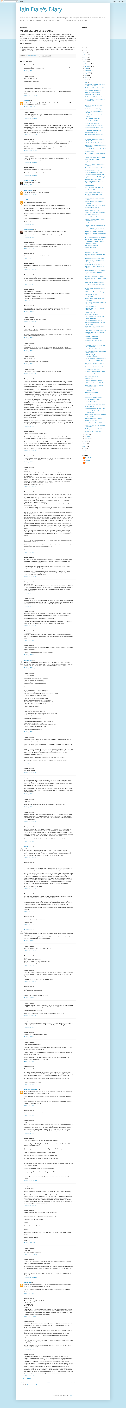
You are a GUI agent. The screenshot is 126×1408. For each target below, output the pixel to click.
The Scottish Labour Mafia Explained (94, 109)
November (88, 66)
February (87, 436)
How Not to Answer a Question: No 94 (95, 157)
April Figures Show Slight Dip (92, 94)
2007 (85, 62)
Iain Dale (26, 100)
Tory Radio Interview (90, 162)
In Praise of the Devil (90, 247)
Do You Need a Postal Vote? (92, 369)
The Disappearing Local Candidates (94, 429)
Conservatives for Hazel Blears (93, 374)
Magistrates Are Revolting (91, 392)
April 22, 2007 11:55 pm (30, 1243)
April (86, 82)
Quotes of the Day (89, 406)
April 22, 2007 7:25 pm (30, 911)
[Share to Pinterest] (50, 56)
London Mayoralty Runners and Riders (95, 270)
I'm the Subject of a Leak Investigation (95, 212)
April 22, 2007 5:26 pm (30, 486)
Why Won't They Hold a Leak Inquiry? (95, 177)
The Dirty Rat (28, 660)
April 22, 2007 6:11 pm (30, 668)
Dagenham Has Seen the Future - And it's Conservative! (95, 346)
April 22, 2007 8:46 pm (30, 1027)
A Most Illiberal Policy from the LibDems (95, 330)
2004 (85, 446)
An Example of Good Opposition (93, 397)
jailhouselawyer (28, 229)
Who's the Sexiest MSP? (91, 121)
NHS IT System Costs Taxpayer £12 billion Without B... (94, 317)
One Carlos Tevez (89, 151)
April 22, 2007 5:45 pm (30, 593)
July (86, 75)
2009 (85, 57)
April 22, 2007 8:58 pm (30, 1061)
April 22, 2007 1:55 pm (30, 248)
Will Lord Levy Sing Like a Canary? (94, 231)
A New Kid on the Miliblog (91, 338)
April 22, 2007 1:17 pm (30, 224)
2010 (85, 55)
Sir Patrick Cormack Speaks (92, 159)
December (88, 64)
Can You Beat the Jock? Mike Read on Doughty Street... (95, 411)
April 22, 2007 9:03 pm (30, 1084)
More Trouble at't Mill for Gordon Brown (95, 367)
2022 (85, 50)
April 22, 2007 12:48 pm (30, 162)
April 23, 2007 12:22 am (30, 1277)
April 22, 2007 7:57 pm (30, 965)
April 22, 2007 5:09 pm (30, 450)
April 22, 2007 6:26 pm (30, 763)
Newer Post (23, 1382)
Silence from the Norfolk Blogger (93, 264)
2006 (85, 441)
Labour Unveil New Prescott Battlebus (95, 423)
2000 (85, 450)
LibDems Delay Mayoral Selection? (94, 418)
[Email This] (43, 56)
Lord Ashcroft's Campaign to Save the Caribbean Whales (95, 84)
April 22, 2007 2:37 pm (30, 269)
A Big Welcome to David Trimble (93, 320)
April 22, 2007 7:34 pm (30, 924)
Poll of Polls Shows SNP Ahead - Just (95, 408)
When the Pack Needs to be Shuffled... (95, 276)
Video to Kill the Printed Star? (92, 170)
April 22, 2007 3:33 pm (30, 338)
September (88, 70)
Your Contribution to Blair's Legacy (94, 127)
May (86, 80)
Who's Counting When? (91, 190)
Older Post (72, 1382)
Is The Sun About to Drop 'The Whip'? (94, 143)
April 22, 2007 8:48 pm (30, 1037)
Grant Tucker (88, 458)
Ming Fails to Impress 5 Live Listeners (95, 168)
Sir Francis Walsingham (30, 1089)
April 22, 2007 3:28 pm (30, 312)
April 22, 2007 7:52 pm (30, 950)
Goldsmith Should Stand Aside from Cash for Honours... (94, 242)
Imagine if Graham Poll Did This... (93, 340)
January (87, 438)
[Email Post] (39, 55)
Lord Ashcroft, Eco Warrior (92, 207)
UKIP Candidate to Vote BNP (92, 118)
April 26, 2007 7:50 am (30, 1375)
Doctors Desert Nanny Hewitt (92, 399)
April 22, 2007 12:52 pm (30, 175)
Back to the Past (89, 296)
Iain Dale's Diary (41, 9)
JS (86, 463)
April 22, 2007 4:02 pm (30, 351)
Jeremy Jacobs (28, 180)
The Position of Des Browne (92, 376)
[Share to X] (46, 56)
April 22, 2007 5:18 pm (30, 462)
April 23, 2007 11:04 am (30, 1316)
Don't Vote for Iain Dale (91, 402)
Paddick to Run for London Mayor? (94, 125)
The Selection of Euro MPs (92, 210)
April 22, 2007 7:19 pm (30, 888)
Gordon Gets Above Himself (92, 349)
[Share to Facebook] (48, 56)
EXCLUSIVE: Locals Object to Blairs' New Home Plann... (94, 220)
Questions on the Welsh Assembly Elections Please (94, 182)
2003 (85, 448)
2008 (85, 59)
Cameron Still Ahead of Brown (93, 130)
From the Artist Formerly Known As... (94, 239)
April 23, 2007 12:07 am (30, 1254)
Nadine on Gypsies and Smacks (93, 380)
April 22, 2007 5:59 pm (30, 655)
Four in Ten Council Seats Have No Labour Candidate (94, 386)
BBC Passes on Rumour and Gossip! (94, 292)
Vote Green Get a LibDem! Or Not (93, 192)
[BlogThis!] (44, 56)
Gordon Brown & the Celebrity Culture (95, 361)
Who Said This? (89, 395)
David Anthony (28, 190)
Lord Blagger (27, 200)
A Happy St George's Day (91, 217)
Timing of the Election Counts (92, 92)
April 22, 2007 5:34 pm (30, 576)
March (86, 434)
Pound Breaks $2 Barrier (91, 314)
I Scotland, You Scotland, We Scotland (95, 371)
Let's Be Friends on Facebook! (93, 431)
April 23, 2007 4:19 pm (30, 1349)
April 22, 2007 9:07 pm (30, 1105)
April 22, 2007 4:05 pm (30, 364)
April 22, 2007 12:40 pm (30, 134)
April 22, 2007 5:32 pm (30, 552)
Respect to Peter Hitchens (92, 123)
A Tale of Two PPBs (90, 312)
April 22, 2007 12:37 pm (30, 107)
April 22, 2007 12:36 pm (30, 95)
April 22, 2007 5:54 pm (30, 625)
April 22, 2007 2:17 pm (30, 258)
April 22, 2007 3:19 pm (30, 300)
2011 (85, 52)
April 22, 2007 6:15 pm (30, 732)
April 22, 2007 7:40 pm (30, 941)
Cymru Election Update (91, 343)
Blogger (70, 1395)
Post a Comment (26, 1378)
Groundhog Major (89, 185)
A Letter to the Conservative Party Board (95, 250)
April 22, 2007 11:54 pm (30, 1205)
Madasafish (27, 1282)
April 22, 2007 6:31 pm (30, 807)
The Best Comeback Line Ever (93, 103)
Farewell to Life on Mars (91, 420)
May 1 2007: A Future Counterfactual (94, 258)
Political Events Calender (91, 336)
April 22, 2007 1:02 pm (30, 185)
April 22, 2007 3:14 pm (30, 284)
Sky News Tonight (89, 378)
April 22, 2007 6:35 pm (30, 857)
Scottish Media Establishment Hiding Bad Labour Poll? (94, 327)
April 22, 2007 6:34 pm (30, 841)
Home (48, 1382)
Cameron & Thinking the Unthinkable (94, 229)
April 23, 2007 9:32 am (30, 1293)
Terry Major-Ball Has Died (91, 245)
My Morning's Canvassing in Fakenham (95, 237)
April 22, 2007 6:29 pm (30, 772)
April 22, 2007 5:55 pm (30, 640)
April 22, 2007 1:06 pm (30, 194)
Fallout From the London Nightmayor (94, 282)
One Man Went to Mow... (91, 132)
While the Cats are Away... (91, 252)
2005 (85, 444)
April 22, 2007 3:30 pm (30, 321)
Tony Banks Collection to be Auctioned (95, 205)
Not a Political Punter (90, 306)
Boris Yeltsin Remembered (92, 214)
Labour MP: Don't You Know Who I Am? (95, 149)
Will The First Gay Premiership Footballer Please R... (93, 355)
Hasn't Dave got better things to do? (94, 174)
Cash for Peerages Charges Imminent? (95, 358)
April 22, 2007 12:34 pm (30, 71)
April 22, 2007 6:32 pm (30, 821)
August (87, 73)
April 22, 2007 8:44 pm (30, 1015)
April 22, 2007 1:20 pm (30, 237)
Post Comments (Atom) (33, 1385)
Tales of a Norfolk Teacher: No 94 (93, 172)
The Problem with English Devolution (94, 97)
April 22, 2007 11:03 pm (30, 1180)
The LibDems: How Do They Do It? (94, 134)
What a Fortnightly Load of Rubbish (94, 187)
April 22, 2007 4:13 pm (30, 373)
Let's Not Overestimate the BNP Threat (95, 383)
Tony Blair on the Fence (91, 294)
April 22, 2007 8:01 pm (30, 981)
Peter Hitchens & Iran (90, 223)
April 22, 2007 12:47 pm (30, 150)
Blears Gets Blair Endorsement (93, 90)
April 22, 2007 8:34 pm (30, 998)
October (87, 68)
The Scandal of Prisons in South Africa (95, 88)
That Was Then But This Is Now (93, 179)
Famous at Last (89, 137)
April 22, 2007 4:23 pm (30, 426)
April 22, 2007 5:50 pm (30, 606)
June (86, 77)
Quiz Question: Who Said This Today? (95, 404)
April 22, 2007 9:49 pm (30, 1115)
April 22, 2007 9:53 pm (30, 1133)
